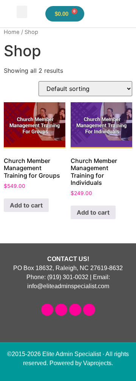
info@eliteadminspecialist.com (68, 286)
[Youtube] (89, 310)
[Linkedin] (61, 310)
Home (12, 32)
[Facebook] (47, 310)
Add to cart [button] (26, 205)
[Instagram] (75, 310)
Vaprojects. (98, 363)
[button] (22, 12)
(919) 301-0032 (67, 277)
